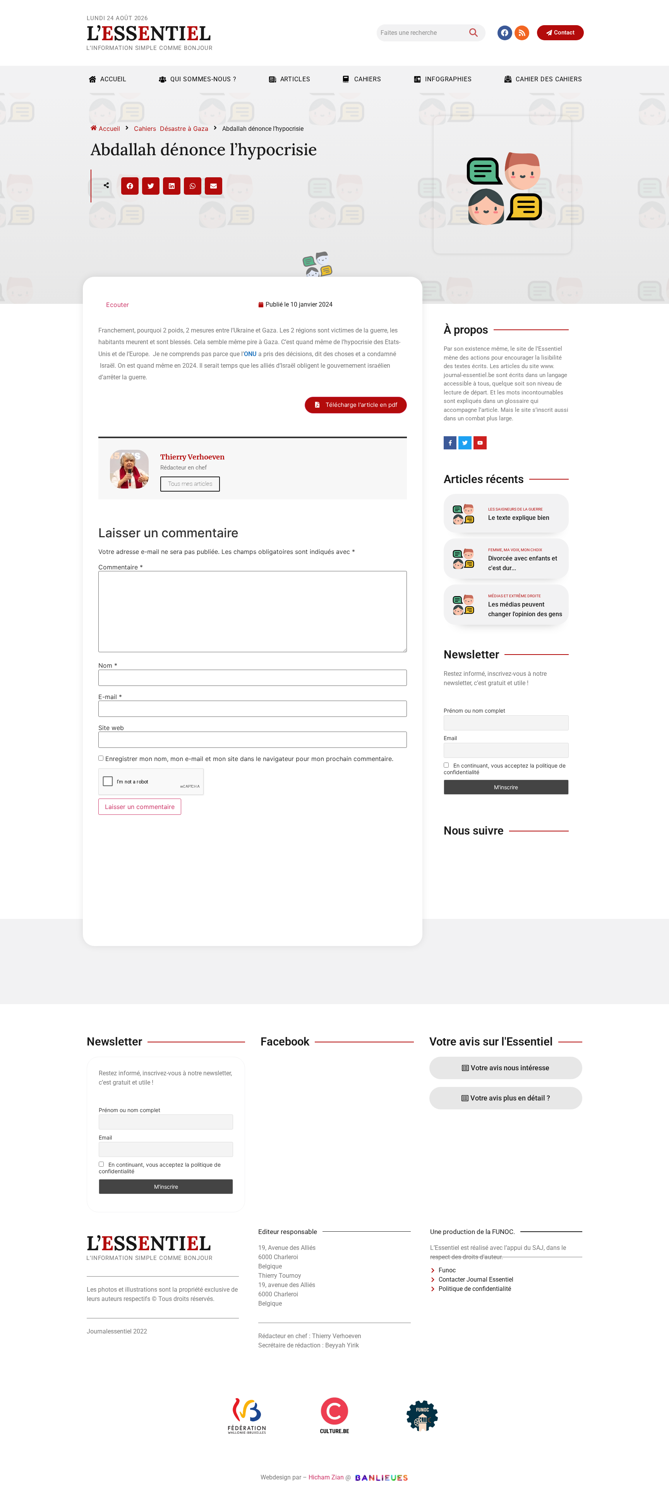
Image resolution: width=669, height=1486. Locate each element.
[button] (130, 186)
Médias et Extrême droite (514, 596)
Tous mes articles (190, 483)
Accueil (113, 79)
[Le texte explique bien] (463, 513)
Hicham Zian (326, 1477)
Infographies (448, 79)
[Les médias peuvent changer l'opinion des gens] (463, 603)
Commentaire (120, 567)
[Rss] (522, 33)
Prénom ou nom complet (474, 710)
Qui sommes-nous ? (203, 79)
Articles (295, 79)
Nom (107, 665)
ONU (250, 354)
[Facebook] (504, 33)
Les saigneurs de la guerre (515, 509)
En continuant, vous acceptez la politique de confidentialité (505, 768)
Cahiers (367, 79)
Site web (111, 728)
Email (450, 738)
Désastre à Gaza (184, 128)
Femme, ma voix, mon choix (515, 550)
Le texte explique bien (518, 517)
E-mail (110, 697)
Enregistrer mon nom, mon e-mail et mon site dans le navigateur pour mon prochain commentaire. (249, 759)
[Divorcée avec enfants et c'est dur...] (463, 557)
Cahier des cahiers (549, 79)
